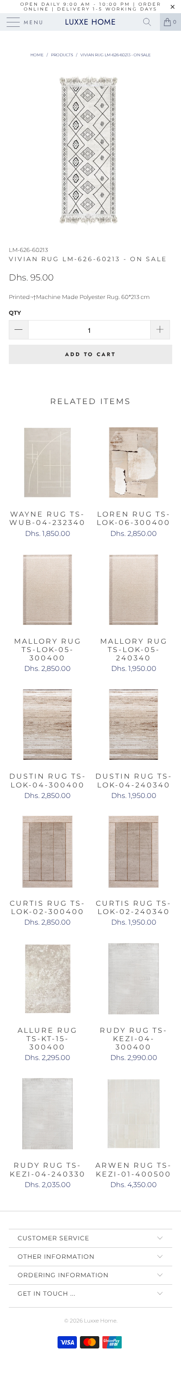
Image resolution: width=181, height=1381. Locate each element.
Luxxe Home (90, 22)
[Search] (150, 22)
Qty (15, 312)
